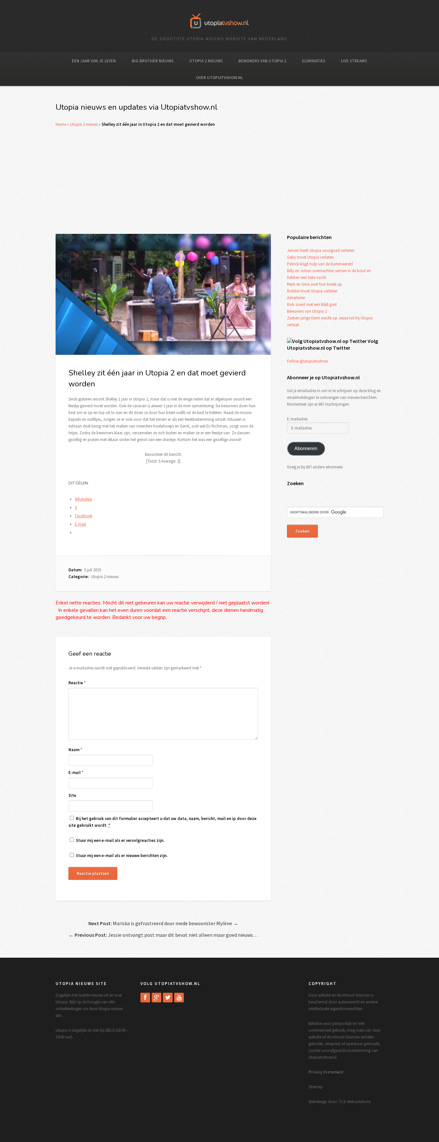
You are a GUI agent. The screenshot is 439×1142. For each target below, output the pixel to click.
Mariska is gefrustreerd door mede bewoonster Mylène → (163, 923)
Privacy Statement (326, 1072)
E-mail (76, 772)
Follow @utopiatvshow (307, 361)
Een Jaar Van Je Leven (94, 61)
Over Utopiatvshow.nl (219, 77)
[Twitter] (168, 997)
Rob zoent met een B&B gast (312, 304)
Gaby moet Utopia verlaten (310, 257)
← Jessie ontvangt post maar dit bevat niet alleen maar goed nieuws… (163, 935)
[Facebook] (145, 997)
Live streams (354, 61)
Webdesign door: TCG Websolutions (340, 1101)
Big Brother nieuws (153, 61)
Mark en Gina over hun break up (314, 284)
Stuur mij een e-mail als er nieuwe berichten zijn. (121, 855)
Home (61, 124)
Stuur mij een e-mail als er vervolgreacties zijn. (120, 840)
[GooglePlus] (156, 997)
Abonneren (305, 448)
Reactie (77, 683)
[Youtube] (179, 997)
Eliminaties (313, 61)
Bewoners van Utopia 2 (262, 61)
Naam (75, 749)
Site (72, 795)
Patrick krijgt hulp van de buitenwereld (320, 264)
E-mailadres (297, 419)
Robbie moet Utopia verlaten (312, 291)
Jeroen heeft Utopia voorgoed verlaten (320, 250)
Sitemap (316, 1087)
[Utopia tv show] (219, 30)
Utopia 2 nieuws (206, 61)
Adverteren (296, 297)
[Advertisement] (219, 181)
